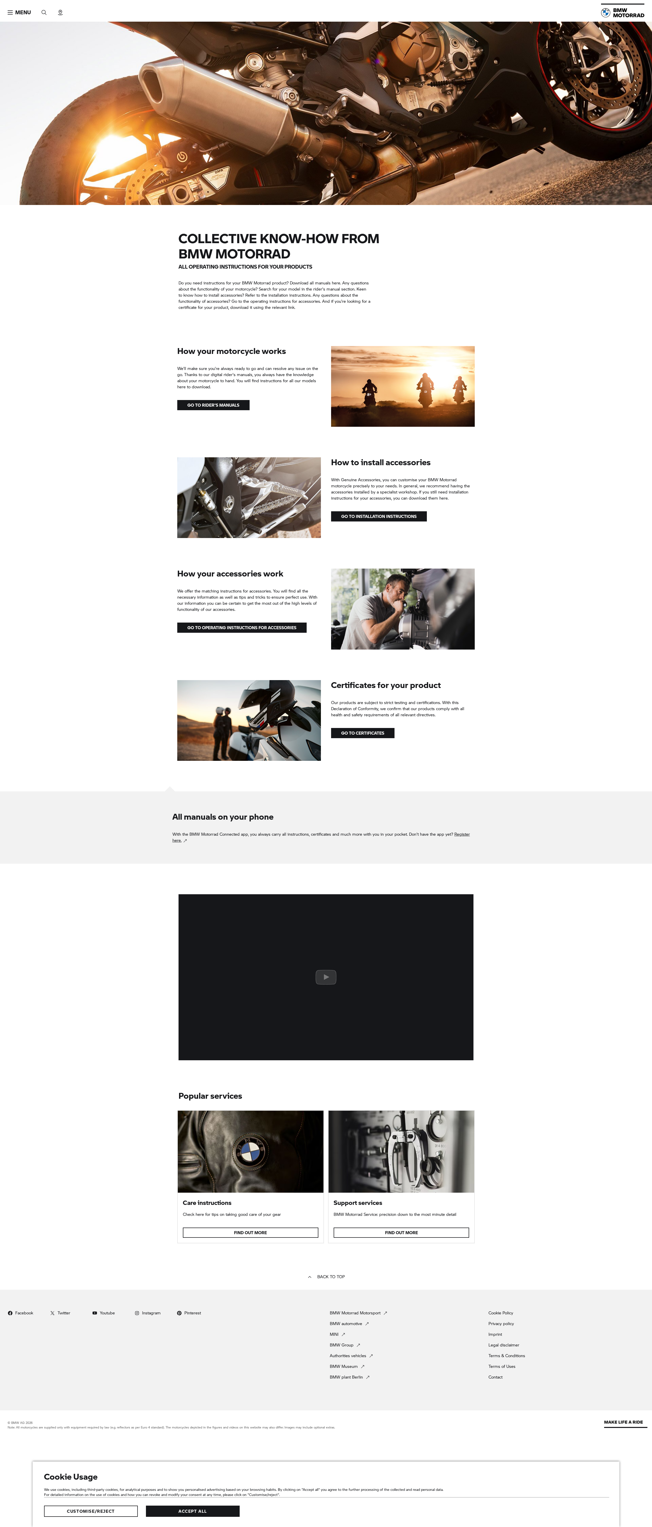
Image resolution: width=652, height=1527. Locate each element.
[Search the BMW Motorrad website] (44, 11)
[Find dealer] (60, 11)
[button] (19, 12)
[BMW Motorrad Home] (622, 12)
